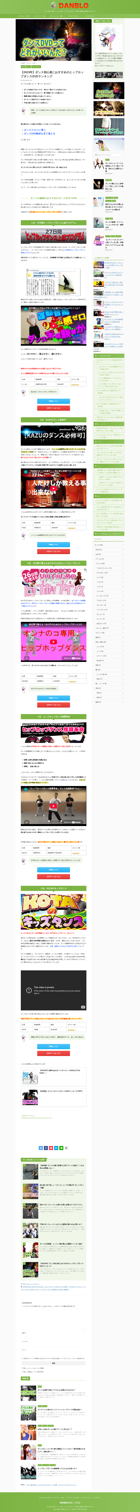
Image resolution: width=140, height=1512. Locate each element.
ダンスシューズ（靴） (56, 16)
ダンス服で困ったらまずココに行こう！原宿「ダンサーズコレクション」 (51, 1485)
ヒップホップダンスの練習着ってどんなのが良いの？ (57, 1468)
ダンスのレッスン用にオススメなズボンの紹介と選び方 (111, 373)
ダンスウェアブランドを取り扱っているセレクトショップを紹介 (109, 521)
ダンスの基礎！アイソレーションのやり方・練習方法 (114, 224)
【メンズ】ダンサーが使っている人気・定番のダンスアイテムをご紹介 (109, 454)
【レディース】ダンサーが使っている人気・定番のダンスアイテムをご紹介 (109, 460)
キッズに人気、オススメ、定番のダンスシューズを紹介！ (109, 436)
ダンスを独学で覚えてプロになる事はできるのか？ (56, 1390)
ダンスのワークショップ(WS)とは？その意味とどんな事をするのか (108, 346)
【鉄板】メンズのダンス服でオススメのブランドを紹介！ (111, 478)
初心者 (60, 1289)
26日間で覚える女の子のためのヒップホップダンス (38, 1287)
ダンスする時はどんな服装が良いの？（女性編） (109, 405)
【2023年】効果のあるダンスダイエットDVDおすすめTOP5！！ (114, 336)
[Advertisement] (36, 1132)
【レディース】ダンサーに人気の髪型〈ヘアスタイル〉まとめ (113, 304)
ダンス (28, 1284)
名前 (24, 1333)
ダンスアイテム (73, 16)
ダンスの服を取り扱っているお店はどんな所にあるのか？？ (109, 508)
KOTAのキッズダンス (76, 1287)
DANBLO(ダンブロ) (70, 1502)
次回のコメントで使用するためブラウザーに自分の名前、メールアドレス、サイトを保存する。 (54, 1358)
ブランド (99, 466)
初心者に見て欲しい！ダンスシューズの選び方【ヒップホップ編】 (113, 265)
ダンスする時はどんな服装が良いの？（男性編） (109, 392)
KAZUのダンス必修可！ (62, 1287)
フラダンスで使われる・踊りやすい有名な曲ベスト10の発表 (113, 284)
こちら (111, 66)
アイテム (99, 441)
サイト (24, 1350)
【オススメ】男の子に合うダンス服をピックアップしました (111, 398)
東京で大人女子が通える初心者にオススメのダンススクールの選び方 (114, 207)
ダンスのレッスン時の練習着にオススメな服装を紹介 (111, 368)
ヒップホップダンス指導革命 (49, 1289)
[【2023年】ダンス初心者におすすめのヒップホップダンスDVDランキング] (56, 1148)
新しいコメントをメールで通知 (34, 1368)
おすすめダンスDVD (24, 16)
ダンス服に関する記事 (103, 356)
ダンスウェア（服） (40, 16)
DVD (24, 1284)
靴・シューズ (101, 424)
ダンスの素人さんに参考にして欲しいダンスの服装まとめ (114, 186)
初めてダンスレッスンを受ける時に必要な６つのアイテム (61, 1205)
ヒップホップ (35, 1284)
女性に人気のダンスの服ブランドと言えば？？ (55, 1429)
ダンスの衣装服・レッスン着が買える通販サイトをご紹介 (61, 1244)
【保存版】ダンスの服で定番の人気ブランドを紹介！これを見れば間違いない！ (108, 294)
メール (24, 1341)
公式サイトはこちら (54, 408)
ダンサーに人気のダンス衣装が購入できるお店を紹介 (109, 501)
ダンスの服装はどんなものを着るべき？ (109, 534)
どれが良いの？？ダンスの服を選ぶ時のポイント (109, 361)
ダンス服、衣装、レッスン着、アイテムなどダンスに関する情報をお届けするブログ (70, 1506)
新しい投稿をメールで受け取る (34, 1372)
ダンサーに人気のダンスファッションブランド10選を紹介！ (60, 1410)
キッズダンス (89, 16)
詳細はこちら (53, 401)
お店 (98, 496)
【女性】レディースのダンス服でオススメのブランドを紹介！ (111, 484)
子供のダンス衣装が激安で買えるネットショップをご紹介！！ (109, 528)
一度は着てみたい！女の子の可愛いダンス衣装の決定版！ (111, 412)
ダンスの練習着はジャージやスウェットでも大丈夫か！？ (111, 379)
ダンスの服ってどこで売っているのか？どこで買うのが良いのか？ (110, 385)
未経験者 (66, 1289)
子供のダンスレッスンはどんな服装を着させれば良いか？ (61, 1224)
